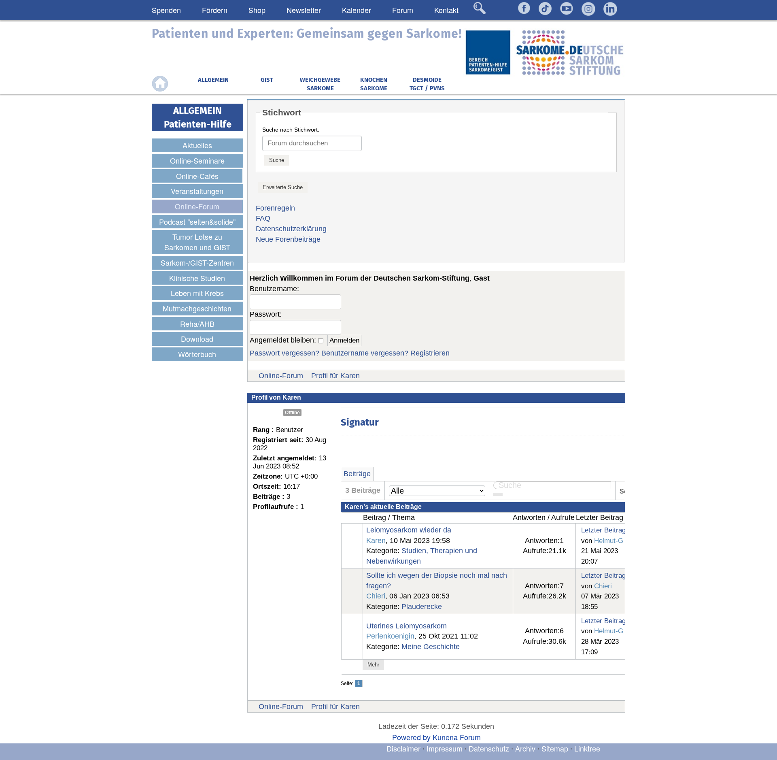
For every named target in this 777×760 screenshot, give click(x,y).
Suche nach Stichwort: (290, 129)
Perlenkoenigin (390, 636)
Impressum (445, 748)
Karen (376, 540)
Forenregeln (275, 208)
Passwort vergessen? (284, 353)
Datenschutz (490, 748)
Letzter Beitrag (603, 530)
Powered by (411, 737)
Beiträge (357, 474)
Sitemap (554, 748)
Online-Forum (281, 376)
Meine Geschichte (430, 647)
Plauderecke (421, 606)
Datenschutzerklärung (291, 229)
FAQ (263, 218)
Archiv (525, 748)
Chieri (375, 596)
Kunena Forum (457, 737)
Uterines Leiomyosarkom (406, 626)
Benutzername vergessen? (364, 353)
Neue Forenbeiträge (288, 239)
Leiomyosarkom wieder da (408, 530)
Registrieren (430, 353)
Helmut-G (608, 540)
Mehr (373, 665)
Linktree (587, 748)
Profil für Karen (335, 376)
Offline (292, 412)
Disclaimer (403, 748)
